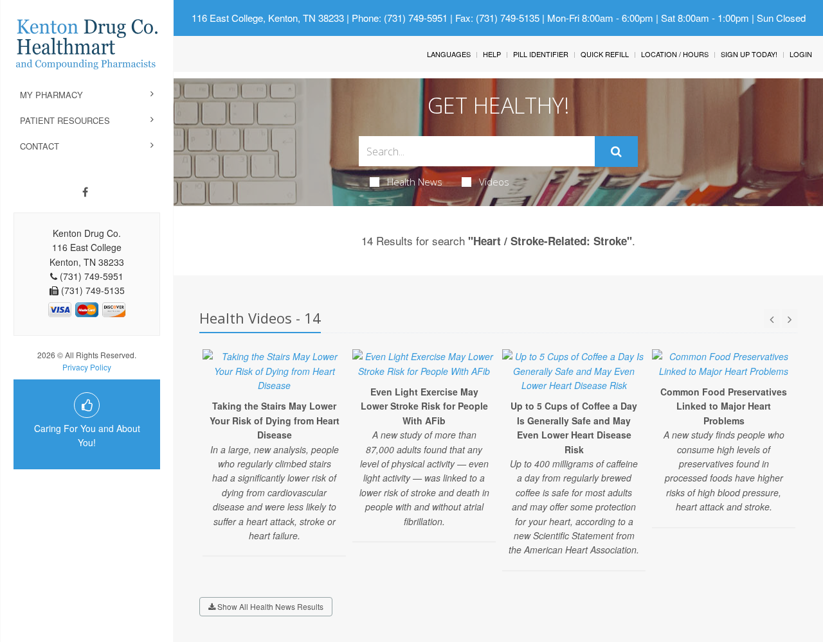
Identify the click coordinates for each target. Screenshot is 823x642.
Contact (39, 146)
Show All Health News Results (269, 606)
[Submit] (616, 151)
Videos (494, 181)
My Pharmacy (51, 95)
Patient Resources (65, 120)
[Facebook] (85, 192)
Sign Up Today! (749, 54)
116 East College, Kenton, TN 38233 (268, 17)
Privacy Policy (86, 366)
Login (801, 54)
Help (492, 54)
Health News (414, 181)
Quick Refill (605, 54)
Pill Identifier (540, 54)
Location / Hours (675, 54)
